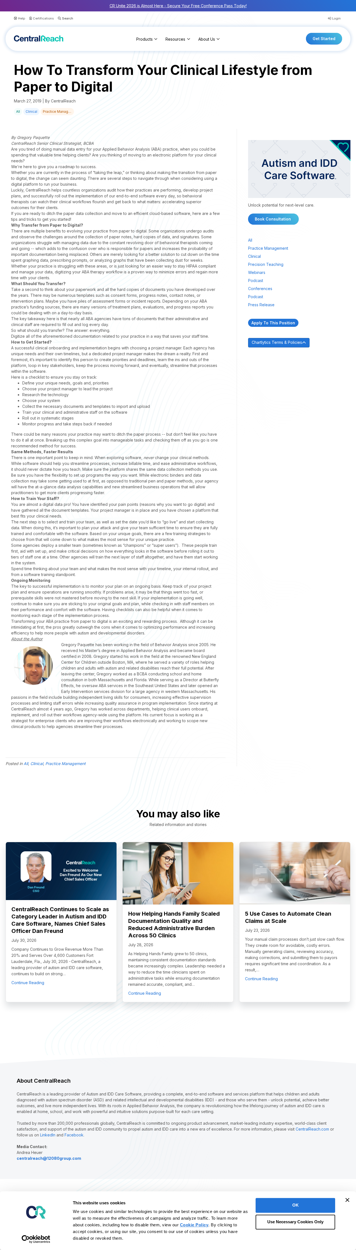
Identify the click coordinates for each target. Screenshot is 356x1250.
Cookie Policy (194, 1224)
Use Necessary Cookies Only (295, 1222)
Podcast (255, 280)
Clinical (31, 111)
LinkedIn (47, 1135)
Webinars (256, 272)
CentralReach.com (312, 1129)
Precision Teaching (265, 264)
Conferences (260, 288)
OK (295, 1205)
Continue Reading (27, 982)
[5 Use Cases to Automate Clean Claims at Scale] (294, 873)
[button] (63, 18)
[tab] (299, 342)
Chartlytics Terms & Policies (277, 342)
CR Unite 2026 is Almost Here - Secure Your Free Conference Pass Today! (178, 5)
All (18, 111)
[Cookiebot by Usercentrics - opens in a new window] (36, 1239)
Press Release (261, 304)
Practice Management (58, 111)
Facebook (74, 1135)
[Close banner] (347, 1200)
